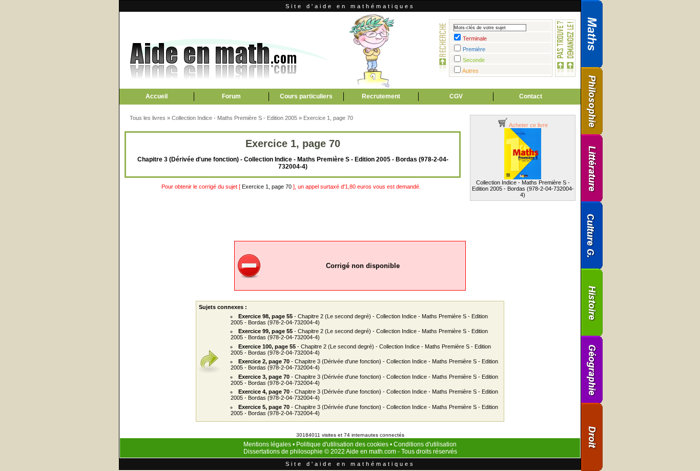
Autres (470, 71)
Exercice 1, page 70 (328, 118)
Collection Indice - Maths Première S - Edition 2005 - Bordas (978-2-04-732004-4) (523, 188)
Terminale (475, 38)
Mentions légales (267, 444)
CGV (456, 96)
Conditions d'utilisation (425, 444)
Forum (231, 96)
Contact (530, 96)
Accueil (157, 96)
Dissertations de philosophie (283, 451)
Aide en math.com (371, 451)
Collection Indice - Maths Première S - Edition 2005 (234, 118)
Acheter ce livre (528, 125)
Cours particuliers (306, 96)
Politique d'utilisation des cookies (342, 444)
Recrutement (381, 96)
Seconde (474, 60)
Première (474, 49)
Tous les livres (148, 118)
